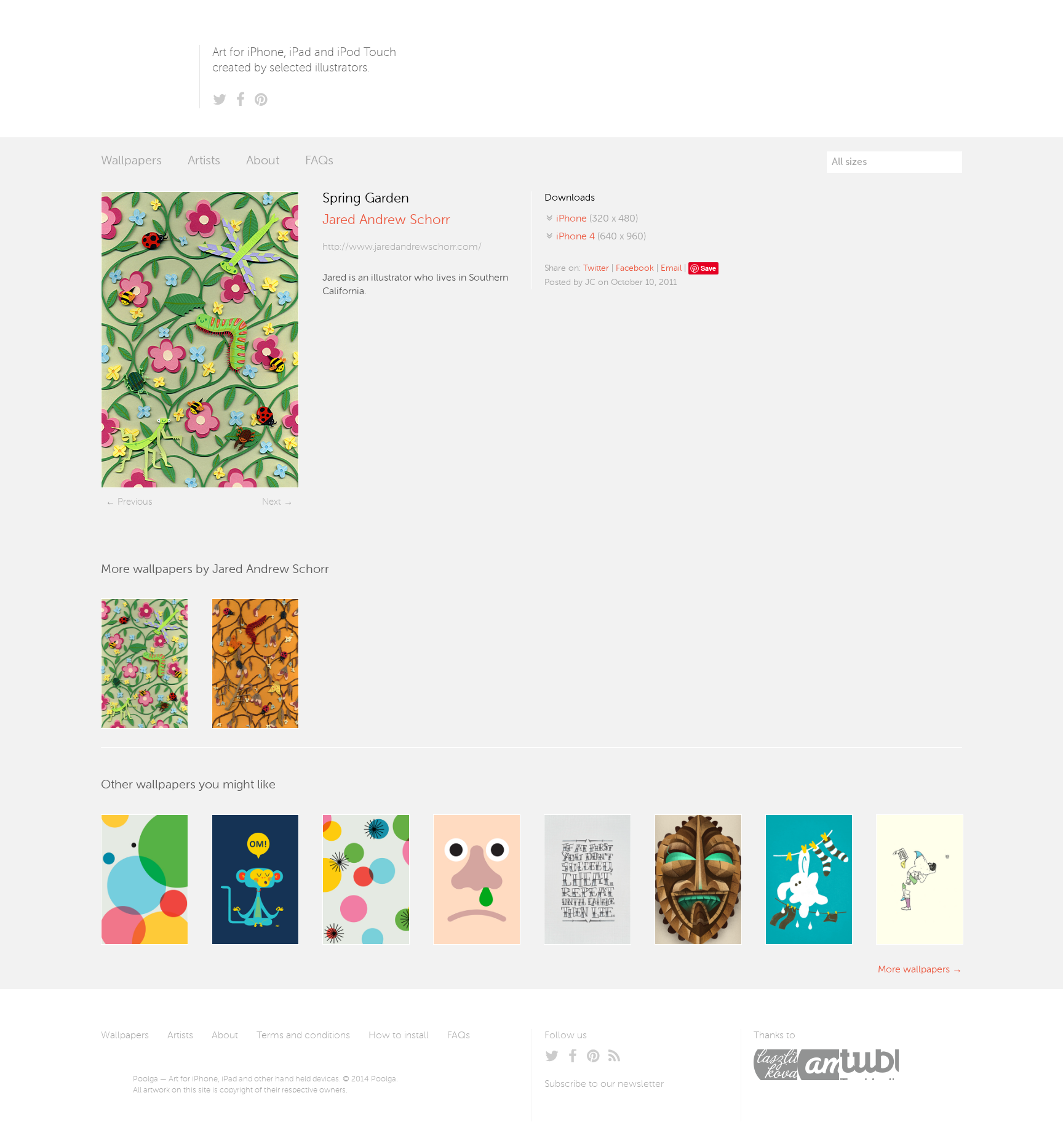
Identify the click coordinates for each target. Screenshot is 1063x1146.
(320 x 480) (597, 219)
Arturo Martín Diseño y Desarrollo (818, 1064)
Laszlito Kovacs (775, 1064)
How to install (398, 1036)
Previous (134, 502)
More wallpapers (914, 970)
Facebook (635, 268)
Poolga (150, 68)
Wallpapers (131, 161)
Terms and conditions (303, 1036)
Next (271, 502)
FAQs (319, 161)
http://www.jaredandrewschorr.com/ (402, 247)
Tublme (869, 1064)
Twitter (596, 268)
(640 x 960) (601, 237)
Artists (204, 161)
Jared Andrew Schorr (386, 220)
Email (671, 268)
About (262, 161)
